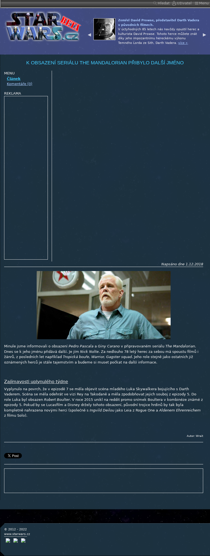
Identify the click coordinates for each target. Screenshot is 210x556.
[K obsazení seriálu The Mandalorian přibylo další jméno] (42, 26)
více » (183, 43)
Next (204, 34)
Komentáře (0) (19, 84)
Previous (89, 34)
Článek (14, 79)
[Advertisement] (26, 178)
